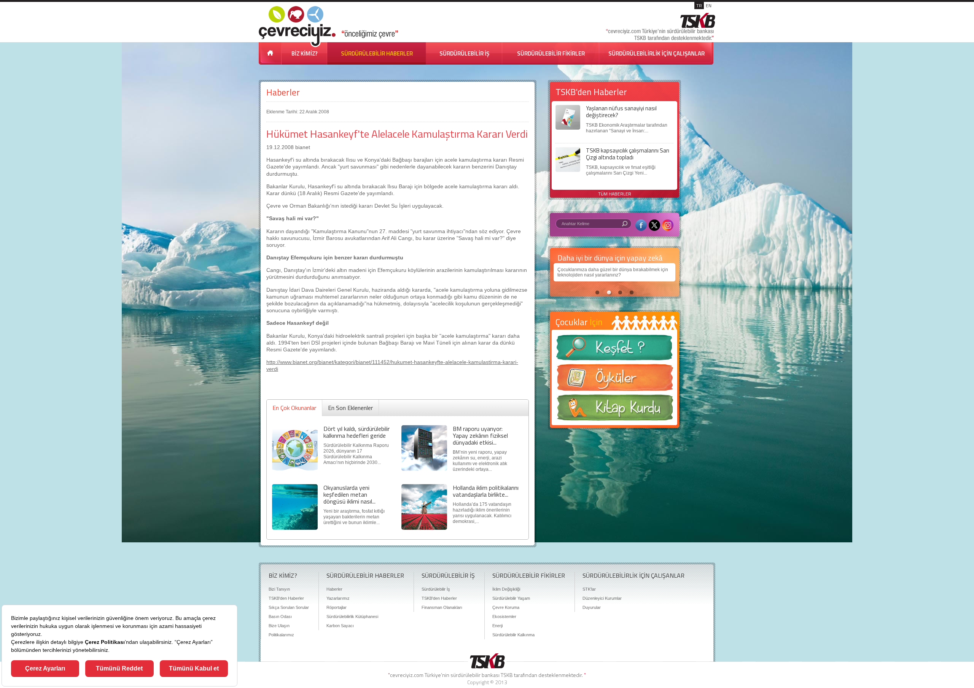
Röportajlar (336, 607)
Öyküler (614, 380)
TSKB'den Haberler (286, 598)
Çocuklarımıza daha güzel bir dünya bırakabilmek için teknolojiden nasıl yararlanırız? (612, 272)
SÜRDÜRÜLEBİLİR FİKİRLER (551, 53)
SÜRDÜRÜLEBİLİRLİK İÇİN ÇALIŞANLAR (656, 53)
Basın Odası (280, 616)
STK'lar (589, 589)
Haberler (283, 92)
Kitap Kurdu (614, 410)
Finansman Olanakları (442, 607)
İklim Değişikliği (506, 589)
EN (708, 5)
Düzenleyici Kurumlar (602, 598)
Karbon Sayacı (340, 625)
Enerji (497, 625)
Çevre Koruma (505, 607)
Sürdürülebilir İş (436, 589)
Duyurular (591, 607)
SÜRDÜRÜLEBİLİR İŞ (464, 53)
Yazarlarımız (338, 598)
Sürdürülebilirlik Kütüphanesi (352, 616)
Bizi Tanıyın (279, 589)
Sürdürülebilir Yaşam (511, 598)
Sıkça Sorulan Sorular (289, 607)
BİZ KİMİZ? (304, 53)
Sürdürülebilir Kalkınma (513, 634)
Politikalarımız (281, 634)
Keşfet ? (614, 350)
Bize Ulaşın (279, 625)
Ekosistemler (504, 616)
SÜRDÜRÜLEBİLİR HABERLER (377, 53)
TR (699, 5)
